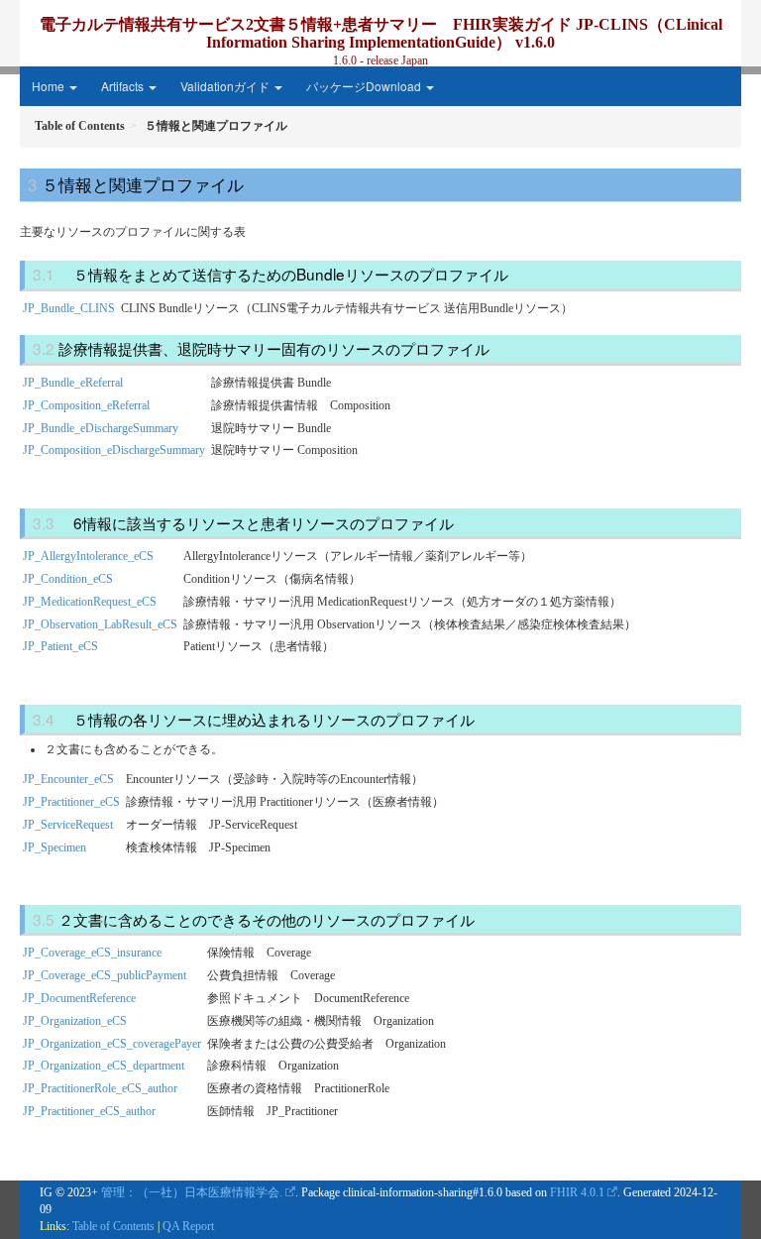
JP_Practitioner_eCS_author (89, 1111)
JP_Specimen (54, 847)
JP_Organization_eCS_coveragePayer (112, 1044)
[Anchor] (252, 183)
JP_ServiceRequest (68, 825)
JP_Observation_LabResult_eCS (100, 624)
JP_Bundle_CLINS (69, 308)
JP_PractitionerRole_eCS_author (100, 1088)
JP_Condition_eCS (68, 579)
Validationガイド (226, 85)
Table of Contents (113, 1226)
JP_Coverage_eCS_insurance (92, 952)
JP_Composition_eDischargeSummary (114, 450)
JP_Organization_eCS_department (103, 1065)
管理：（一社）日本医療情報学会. (191, 1192)
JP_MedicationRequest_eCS (90, 602)
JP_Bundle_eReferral (73, 383)
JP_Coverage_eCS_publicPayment (104, 975)
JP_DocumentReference (79, 998)
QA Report (188, 1226)
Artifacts (124, 85)
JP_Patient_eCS (60, 646)
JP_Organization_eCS (75, 1021)
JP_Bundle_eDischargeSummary (100, 428)
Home (49, 85)
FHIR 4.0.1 (577, 1192)
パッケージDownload (365, 85)
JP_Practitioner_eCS (71, 802)
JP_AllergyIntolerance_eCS (88, 556)
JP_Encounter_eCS (68, 779)
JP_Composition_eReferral (86, 405)
